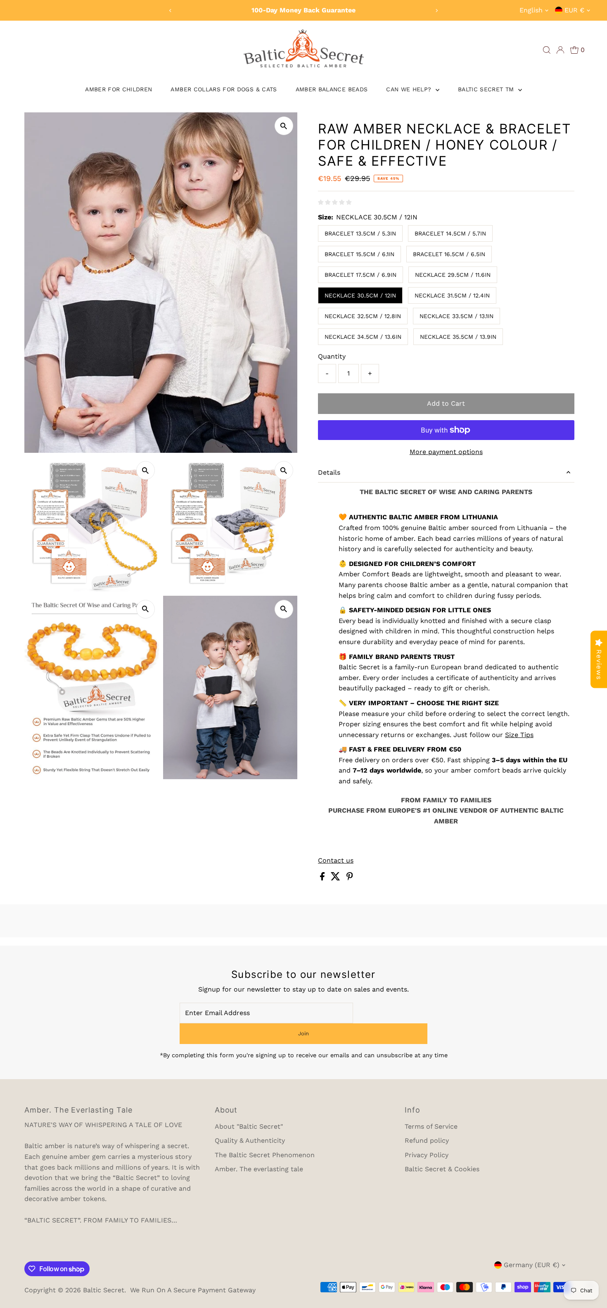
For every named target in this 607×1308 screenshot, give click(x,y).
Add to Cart (446, 403)
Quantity (332, 356)
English (531, 10)
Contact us (335, 860)
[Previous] (170, 10)
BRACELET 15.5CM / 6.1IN (359, 254)
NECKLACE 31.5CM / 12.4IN (452, 295)
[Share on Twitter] (336, 878)
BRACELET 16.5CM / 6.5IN (449, 254)
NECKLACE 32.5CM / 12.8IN (363, 316)
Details (329, 472)
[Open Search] (546, 50)
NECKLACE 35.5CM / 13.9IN (458, 336)
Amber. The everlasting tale (259, 1169)
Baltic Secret (103, 1290)
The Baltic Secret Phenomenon (265, 1155)
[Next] (436, 10)
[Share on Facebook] (323, 878)
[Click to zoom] (284, 126)
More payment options (446, 452)
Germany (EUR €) (532, 1265)
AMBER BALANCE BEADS (332, 89)
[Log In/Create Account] (560, 50)
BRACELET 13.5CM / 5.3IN (360, 233)
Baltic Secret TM (487, 89)
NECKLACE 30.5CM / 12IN (360, 295)
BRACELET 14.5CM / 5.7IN (450, 233)
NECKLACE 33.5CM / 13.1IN (456, 316)
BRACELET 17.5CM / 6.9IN (360, 274)
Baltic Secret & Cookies (442, 1169)
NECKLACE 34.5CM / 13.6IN (363, 336)
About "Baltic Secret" (249, 1126)
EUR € (574, 10)
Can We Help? (410, 89)
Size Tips (519, 735)
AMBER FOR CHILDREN (118, 89)
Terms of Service (431, 1126)
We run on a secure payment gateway (193, 1290)
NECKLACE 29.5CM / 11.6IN (453, 274)
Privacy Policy (426, 1155)
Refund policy (427, 1140)
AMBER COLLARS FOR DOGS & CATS (224, 89)
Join (303, 1033)
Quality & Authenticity (250, 1140)
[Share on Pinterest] (349, 878)
